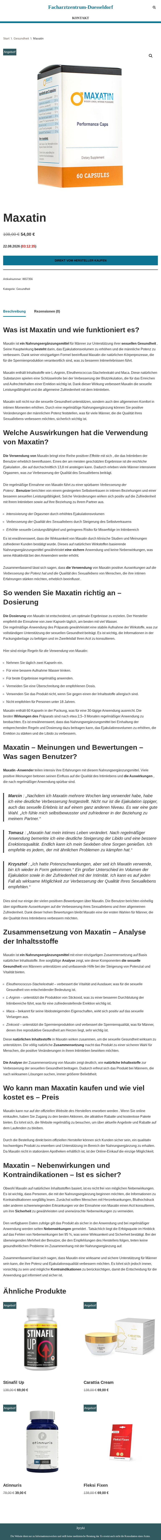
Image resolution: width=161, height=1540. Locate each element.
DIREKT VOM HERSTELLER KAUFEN (80, 260)
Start (6, 38)
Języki (80, 1528)
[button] (151, 56)
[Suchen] (154, 7)
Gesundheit (21, 38)
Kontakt (80, 18)
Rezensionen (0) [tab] (47, 311)
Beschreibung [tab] (14, 311)
